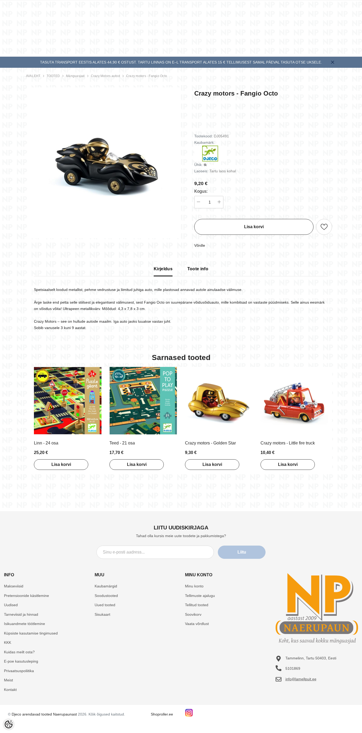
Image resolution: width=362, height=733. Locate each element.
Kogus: (201, 191)
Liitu (241, 552)
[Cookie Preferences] (9, 724)
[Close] (332, 62)
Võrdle (199, 245)
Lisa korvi (61, 464)
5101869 (292, 668)
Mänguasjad (75, 76)
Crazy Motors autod (105, 76)
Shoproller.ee (162, 714)
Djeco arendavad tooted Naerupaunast (44, 714)
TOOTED (53, 76)
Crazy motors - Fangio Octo (146, 76)
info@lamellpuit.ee (300, 679)
